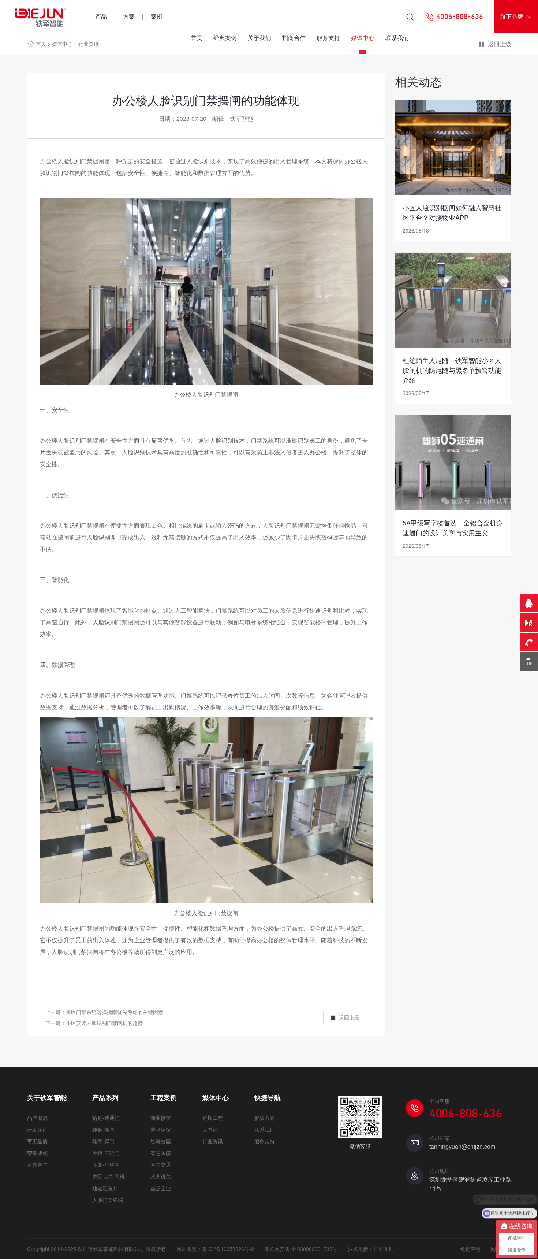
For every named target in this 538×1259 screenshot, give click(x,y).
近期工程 (212, 1117)
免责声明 (470, 1248)
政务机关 (160, 1176)
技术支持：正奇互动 (371, 1248)
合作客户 (37, 1164)
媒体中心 (362, 37)
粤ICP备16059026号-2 (228, 1248)
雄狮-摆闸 (103, 1129)
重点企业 (160, 1188)
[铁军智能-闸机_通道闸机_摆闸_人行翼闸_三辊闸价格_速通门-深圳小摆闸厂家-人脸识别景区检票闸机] (41, 16)
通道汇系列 (105, 1188)
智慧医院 (160, 1152)
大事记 (210, 1129)
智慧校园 (160, 1141)
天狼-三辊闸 (106, 1152)
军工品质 (37, 1141)
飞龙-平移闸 (106, 1164)
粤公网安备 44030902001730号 (300, 1248)
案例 (156, 16)
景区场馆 (160, 1129)
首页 (196, 37)
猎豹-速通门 (106, 1117)
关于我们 (259, 37)
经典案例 (225, 37)
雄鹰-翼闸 (103, 1141)
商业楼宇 (160, 1117)
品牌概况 (37, 1117)
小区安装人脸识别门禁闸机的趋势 (104, 1022)
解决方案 (264, 1117)
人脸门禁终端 (107, 1199)
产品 (101, 16)
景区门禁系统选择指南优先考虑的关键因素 (114, 1011)
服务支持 (328, 37)
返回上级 (349, 1017)
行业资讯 (212, 1141)
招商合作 (294, 37)
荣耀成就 (37, 1152)
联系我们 (397, 37)
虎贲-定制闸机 (108, 1176)
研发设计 (37, 1129)
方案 (129, 16)
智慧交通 (160, 1164)
